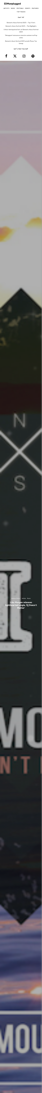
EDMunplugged (12, 3)
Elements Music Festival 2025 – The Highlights (21, 26)
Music (13, 8)
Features (35, 8)
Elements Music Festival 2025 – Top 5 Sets (21, 22)
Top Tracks (21, 12)
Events (27, 8)
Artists (6, 8)
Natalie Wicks (15, 598)
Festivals (20, 8)
